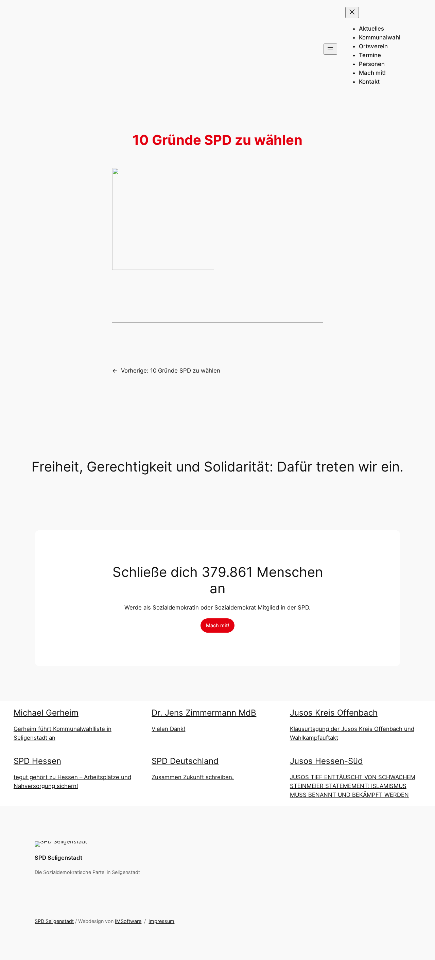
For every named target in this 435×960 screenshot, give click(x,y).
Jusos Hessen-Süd (326, 761)
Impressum (161, 921)
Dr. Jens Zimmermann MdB (204, 713)
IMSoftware (128, 921)
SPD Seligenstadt (58, 857)
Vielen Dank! (168, 728)
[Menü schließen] (352, 12)
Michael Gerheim (46, 713)
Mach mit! (217, 625)
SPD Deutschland (185, 761)
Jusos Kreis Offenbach (334, 713)
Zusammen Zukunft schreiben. (193, 777)
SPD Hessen (37, 761)
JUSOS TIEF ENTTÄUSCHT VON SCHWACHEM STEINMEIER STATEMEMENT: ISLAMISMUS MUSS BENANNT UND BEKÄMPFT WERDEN (352, 786)
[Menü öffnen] (330, 49)
